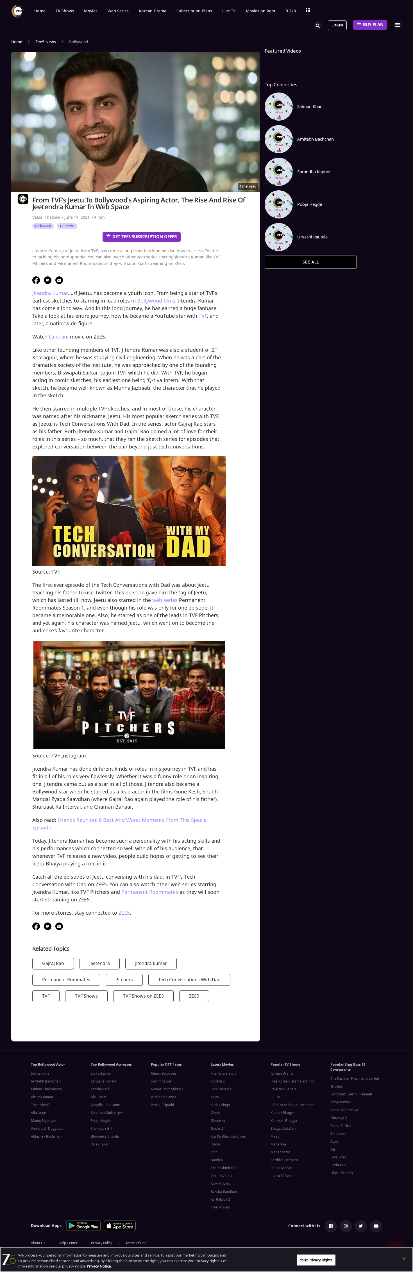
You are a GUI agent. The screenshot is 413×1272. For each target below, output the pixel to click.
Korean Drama (152, 11)
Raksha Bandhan (224, 1191)
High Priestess (341, 1173)
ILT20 (290, 11)
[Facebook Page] (331, 1226)
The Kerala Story (224, 1073)
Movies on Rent (260, 11)
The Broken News (344, 1110)
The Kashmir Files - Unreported (354, 1078)
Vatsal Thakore (46, 217)
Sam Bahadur (221, 1089)
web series (165, 600)
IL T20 (275, 1097)
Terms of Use (136, 1243)
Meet (275, 1136)
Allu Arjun (38, 1112)
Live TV (229, 11)
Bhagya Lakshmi (283, 1128)
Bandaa (217, 1160)
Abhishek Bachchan (46, 1136)
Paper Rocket (340, 1125)
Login (337, 25)
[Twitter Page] (361, 1226)
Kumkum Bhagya (284, 1120)
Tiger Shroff (40, 1105)
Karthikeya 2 (220, 1199)
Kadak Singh (220, 1105)
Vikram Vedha (221, 1175)
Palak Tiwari (100, 1144)
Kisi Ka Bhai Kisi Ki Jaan (228, 1136)
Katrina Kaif (100, 1089)
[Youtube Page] (376, 1226)
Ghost (215, 1112)
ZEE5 (124, 913)
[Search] (317, 25)
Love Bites (338, 1157)
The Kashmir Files (224, 1167)
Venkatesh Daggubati (47, 1128)
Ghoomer (218, 1120)
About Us (38, 1243)
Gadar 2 (217, 1128)
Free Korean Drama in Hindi (292, 1081)
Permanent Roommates (149, 892)
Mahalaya (278, 1144)
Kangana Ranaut (103, 1081)
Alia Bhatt (98, 1097)
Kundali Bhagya (283, 1112)
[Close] (404, 1258)
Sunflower (338, 1133)
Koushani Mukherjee (107, 1112)
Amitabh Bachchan (45, 1081)
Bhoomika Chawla (105, 1136)
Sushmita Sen (161, 1081)
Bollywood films (156, 301)
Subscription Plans (194, 11)
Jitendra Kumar (50, 293)
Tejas (215, 1097)
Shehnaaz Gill (101, 1128)
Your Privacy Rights (316, 1259)
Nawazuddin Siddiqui (167, 1089)
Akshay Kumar (42, 1097)
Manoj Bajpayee (43, 1120)
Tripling (336, 1086)
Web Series (118, 11)
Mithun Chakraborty (46, 1089)
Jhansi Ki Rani (281, 1175)
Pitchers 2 (338, 1165)
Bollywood (43, 226)
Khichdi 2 (218, 1081)
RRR (214, 1152)
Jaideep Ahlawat (163, 1097)
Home (40, 11)
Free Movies (220, 1207)
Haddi (215, 1144)
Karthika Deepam (284, 1160)
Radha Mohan (281, 1167)
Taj (332, 1149)
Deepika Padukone (105, 1105)
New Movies (220, 1183)
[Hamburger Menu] (398, 25)
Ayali (334, 1141)
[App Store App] (120, 1230)
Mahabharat (280, 1152)
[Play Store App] (83, 1230)
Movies (90, 11)
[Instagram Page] (346, 1226)
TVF (203, 316)
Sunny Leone (101, 1073)
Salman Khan (41, 1073)
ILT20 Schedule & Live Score (293, 1105)
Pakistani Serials (283, 1089)
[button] (36, 280)
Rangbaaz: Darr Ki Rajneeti (351, 1094)
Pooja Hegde (101, 1120)
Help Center (68, 1243)
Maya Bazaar (340, 1102)
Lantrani (59, 336)
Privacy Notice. (99, 1266)
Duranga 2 (338, 1117)
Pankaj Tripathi (162, 1105)
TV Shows (65, 11)
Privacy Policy (101, 1243)
